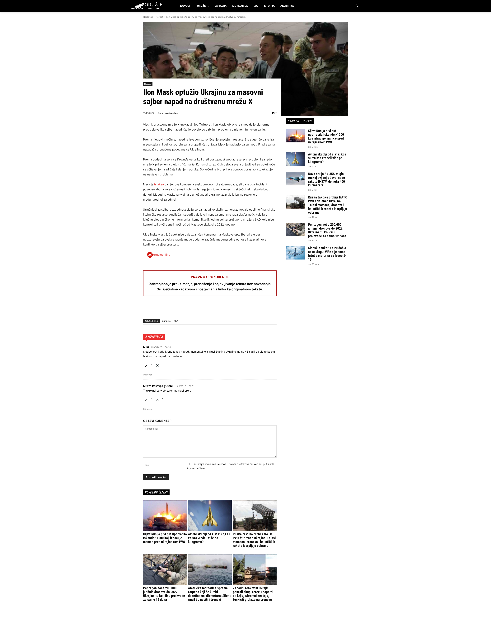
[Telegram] (182, 309)
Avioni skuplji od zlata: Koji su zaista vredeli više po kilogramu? (209, 538)
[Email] (173, 309)
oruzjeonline (171, 113)
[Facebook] (147, 309)
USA (176, 320)
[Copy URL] (200, 309)
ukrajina (166, 320)
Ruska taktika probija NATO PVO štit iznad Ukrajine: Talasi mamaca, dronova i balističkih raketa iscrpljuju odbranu (254, 539)
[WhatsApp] (164, 309)
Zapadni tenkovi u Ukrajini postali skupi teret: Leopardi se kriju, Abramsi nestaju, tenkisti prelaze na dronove (253, 593)
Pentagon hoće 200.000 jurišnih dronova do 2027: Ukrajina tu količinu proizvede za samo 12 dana (164, 593)
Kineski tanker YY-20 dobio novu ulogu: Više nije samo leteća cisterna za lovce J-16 (327, 253)
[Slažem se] (146, 364)
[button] (357, 6)
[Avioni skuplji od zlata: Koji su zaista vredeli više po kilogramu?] (210, 515)
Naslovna (148, 16)
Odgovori (147, 374)
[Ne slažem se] (157, 364)
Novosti (160, 16)
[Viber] (191, 309)
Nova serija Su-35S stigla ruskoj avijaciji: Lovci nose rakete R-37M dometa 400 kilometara (326, 179)
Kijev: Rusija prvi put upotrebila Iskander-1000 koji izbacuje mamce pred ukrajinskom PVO (165, 538)
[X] (156, 309)
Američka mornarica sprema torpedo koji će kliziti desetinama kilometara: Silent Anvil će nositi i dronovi (209, 593)
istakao (159, 184)
